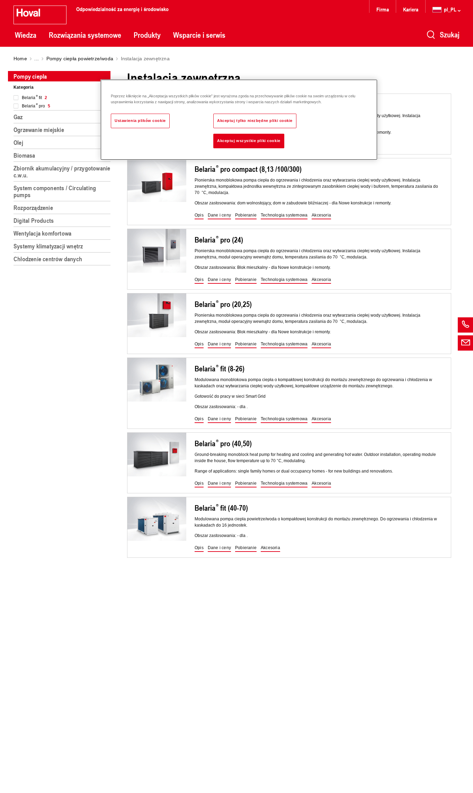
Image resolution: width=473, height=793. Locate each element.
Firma (382, 9)
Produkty (147, 35)
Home (20, 58)
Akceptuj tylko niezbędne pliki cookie (255, 120)
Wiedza (25, 35)
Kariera (410, 9)
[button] (199, 215)
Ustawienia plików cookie (140, 120)
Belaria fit (34, 97)
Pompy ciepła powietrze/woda (79, 58)
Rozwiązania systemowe (85, 35)
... (36, 58)
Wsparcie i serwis (199, 35)
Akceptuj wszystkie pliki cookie (248, 141)
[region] (63, 429)
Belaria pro (36, 106)
